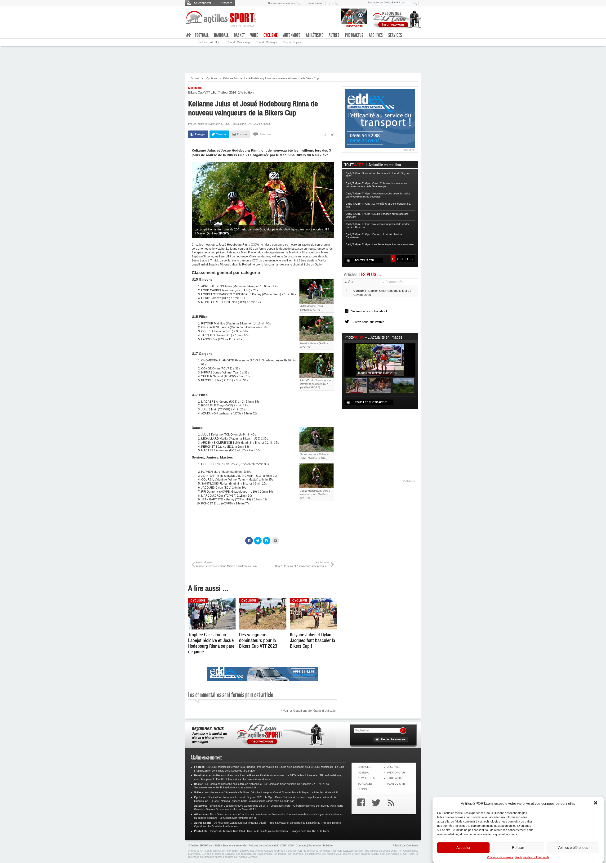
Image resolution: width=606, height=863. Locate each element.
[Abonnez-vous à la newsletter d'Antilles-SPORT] (300, 3)
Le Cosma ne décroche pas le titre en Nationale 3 (233, 783)
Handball (221, 35)
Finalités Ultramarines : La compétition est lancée (244, 779)
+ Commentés (392, 282)
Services (395, 35)
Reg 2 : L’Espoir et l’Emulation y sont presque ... (302, 564)
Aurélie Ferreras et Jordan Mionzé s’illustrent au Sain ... (227, 564)
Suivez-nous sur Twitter (368, 322)
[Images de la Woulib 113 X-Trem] (403, 385)
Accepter (463, 848)
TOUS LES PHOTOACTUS (371, 402)
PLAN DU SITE (396, 783)
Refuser (518, 848)
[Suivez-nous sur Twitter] (331, 3)
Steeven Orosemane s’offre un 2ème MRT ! (230, 809)
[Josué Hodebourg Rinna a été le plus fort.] (316, 475)
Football (202, 35)
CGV (291, 845)
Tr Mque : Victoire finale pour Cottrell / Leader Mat (268, 792)
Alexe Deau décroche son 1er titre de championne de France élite (247, 814)
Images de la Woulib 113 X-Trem (310, 831)
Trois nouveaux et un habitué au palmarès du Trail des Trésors (304, 822)
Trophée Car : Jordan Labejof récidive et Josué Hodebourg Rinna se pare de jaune (211, 643)
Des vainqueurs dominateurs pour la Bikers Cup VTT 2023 (258, 640)
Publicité (328, 845)
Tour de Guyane (292, 42)
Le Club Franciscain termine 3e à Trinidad (231, 766)
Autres (334, 35)
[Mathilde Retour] (316, 328)
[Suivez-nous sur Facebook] (326, 3)
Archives (376, 35)
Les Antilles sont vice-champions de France (233, 775)
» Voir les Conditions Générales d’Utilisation (309, 710)
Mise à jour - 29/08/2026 (242, 26)
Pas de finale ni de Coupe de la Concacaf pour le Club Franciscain (295, 766)
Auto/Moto (291, 35)
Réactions (265, 134)
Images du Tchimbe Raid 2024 (227, 831)
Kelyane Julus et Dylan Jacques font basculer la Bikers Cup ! (312, 640)
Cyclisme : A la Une (209, 42)
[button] (596, 803)
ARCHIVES (393, 766)
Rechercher (403, 730)
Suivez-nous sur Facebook (369, 311)
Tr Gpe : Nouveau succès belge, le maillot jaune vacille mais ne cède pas (252, 801)
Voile (254, 35)
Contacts (301, 845)
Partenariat (314, 845)
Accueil (195, 78)
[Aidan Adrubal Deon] (316, 291)
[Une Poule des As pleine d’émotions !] (380, 385)
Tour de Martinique (267, 42)
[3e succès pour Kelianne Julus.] (316, 439)
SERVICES (364, 766)
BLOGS (362, 789)
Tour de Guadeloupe (239, 42)
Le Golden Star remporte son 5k (238, 817)
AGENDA (363, 772)
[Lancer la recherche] (415, 3)
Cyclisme (211, 78)
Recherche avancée (393, 739)
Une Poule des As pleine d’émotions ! (268, 831)
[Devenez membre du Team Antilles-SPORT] (395, 18)
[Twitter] (375, 803)
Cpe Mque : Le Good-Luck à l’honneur (216, 826)
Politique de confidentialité (532, 857)
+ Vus (348, 282)
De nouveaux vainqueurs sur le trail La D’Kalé (240, 822)
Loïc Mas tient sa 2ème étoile (220, 792)
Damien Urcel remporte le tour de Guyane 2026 (235, 797)
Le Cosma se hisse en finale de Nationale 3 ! (289, 783)
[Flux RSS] (337, 3)
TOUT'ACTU (394, 778)
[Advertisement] (303, 59)
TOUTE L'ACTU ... (366, 260)
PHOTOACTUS (396, 772)
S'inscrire (226, 3)
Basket (239, 35)
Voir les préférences (572, 848)
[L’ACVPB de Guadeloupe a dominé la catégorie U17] (316, 365)
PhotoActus (354, 35)
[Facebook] (360, 803)
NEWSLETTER (366, 778)
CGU (283, 845)
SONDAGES (365, 783)
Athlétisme (314, 35)
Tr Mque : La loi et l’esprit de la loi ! (318, 792)
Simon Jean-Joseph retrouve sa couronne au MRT (239, 805)
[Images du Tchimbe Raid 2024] (380, 359)
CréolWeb (412, 845)
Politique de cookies (500, 857)
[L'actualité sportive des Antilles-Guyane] (221, 17)
